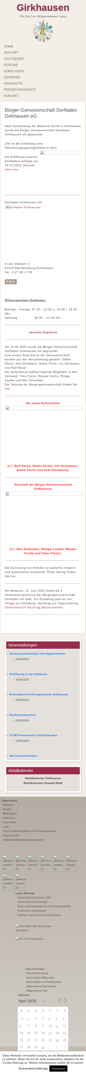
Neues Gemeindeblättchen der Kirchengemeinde (44, 906)
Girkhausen (43, 7)
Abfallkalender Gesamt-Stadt (43, 783)
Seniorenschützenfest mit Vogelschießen (37, 653)
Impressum (9, 818)
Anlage (10, 603)
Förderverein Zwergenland (31, 910)
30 (42, 1048)
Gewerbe (12, 77)
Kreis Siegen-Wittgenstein (40, 977)
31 (28, 1019)
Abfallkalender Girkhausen (43, 778)
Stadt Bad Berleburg (37, 973)
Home (8, 46)
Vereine (11, 65)
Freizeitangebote (20, 89)
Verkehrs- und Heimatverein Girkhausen (39, 915)
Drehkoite (13, 83)
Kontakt (11, 96)
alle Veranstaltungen (23, 755)
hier (7, 388)
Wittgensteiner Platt (36, 990)
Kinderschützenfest (22, 714)
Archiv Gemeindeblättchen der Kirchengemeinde (29, 831)
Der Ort (11, 52)
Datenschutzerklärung (33, 1068)
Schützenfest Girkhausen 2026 (34, 897)
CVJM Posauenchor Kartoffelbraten (33, 735)
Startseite (8, 804)
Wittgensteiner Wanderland (41, 986)
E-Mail (10, 281)
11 (57, 1026)
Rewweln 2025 (11, 835)
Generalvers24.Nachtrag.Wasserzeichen (34, 607)
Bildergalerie (10, 813)
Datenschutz (10, 822)
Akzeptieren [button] (58, 1068)
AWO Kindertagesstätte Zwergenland (23, 839)
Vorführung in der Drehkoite (28, 674)
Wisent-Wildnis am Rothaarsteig (43, 982)
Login (6, 826)
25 (57, 1040)
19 (64, 1033)
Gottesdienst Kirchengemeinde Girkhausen (38, 694)
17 (50, 1033)
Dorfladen (14, 71)
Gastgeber (14, 59)
